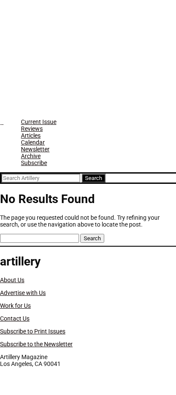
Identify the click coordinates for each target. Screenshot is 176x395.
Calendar (33, 142)
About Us (12, 280)
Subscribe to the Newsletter (36, 344)
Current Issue (38, 121)
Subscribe (34, 162)
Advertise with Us (23, 292)
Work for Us (15, 305)
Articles (31, 135)
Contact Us (14, 318)
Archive (31, 156)
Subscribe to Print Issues (32, 331)
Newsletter (35, 149)
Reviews (32, 128)
